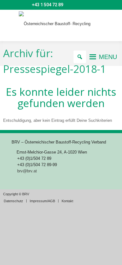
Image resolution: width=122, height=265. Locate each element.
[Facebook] (25, 5)
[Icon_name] (16, 5)
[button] (108, 57)
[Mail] (7, 5)
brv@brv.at (27, 171)
